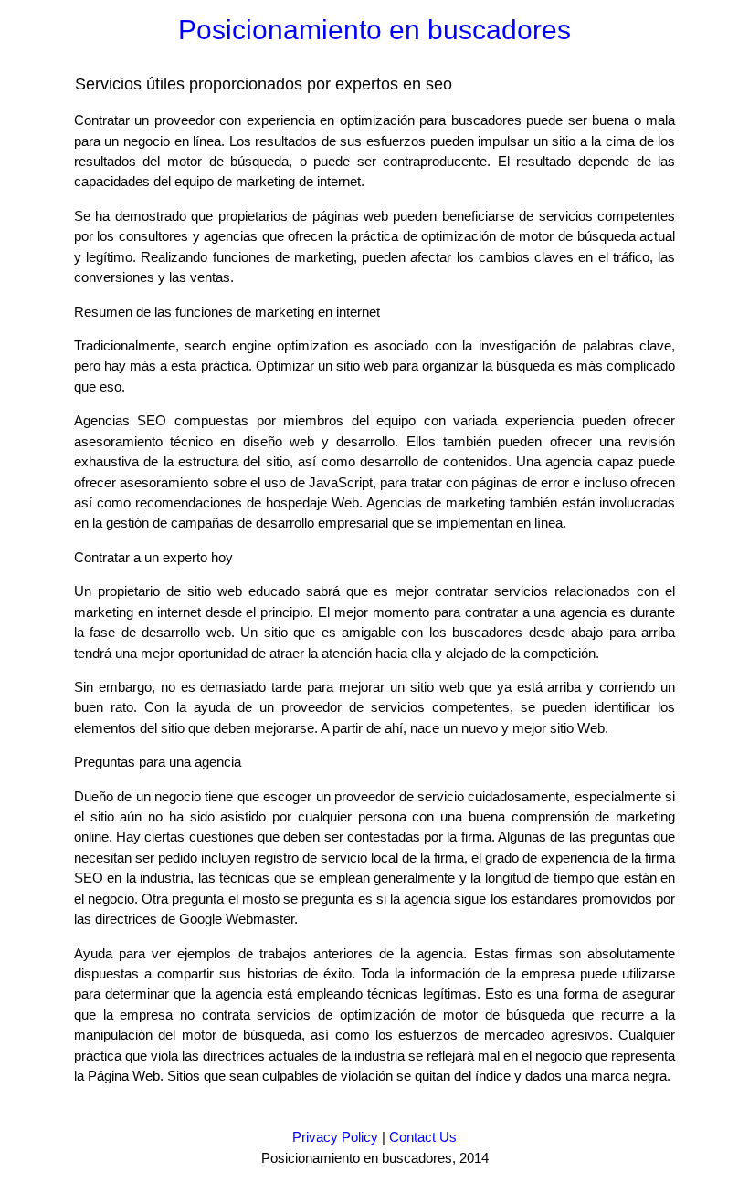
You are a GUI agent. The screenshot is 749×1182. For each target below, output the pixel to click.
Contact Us (423, 1137)
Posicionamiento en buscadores (374, 30)
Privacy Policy (335, 1137)
